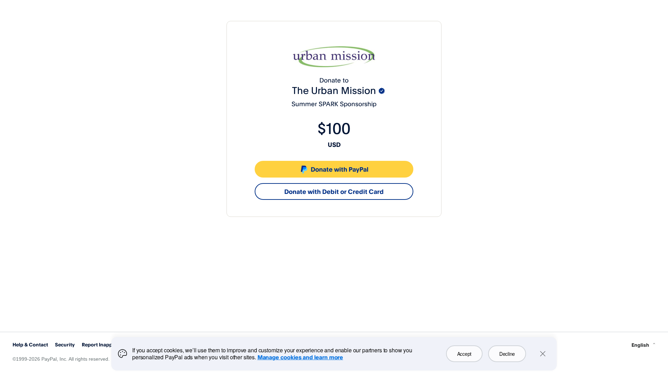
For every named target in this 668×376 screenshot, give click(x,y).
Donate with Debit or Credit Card (334, 191)
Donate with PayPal (339, 169)
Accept (464, 353)
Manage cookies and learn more (300, 357)
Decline (507, 353)
